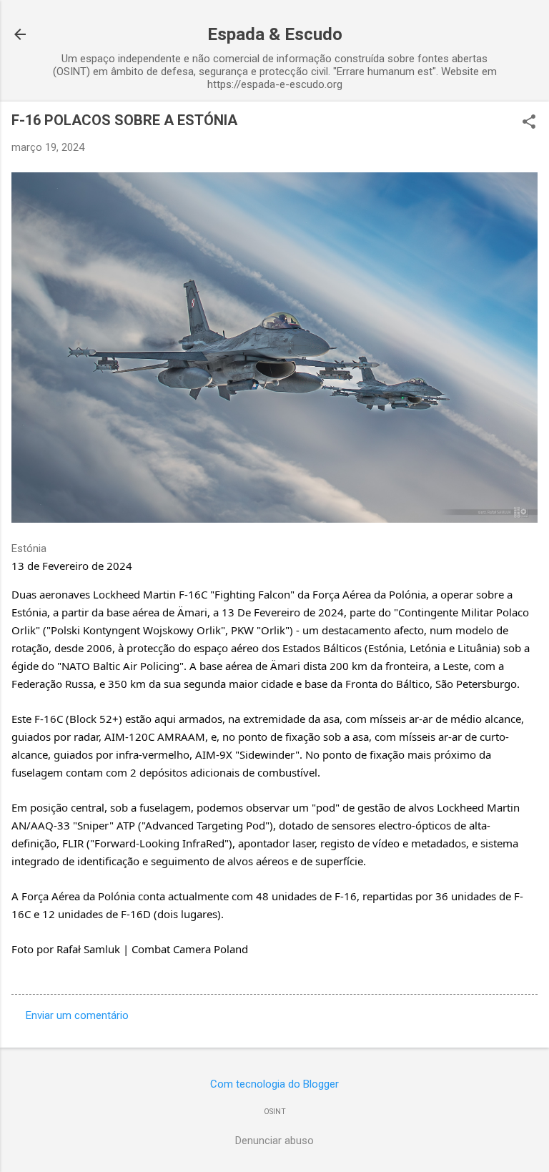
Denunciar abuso (274, 1140)
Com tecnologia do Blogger (274, 1084)
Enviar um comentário (77, 1015)
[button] (529, 123)
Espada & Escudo (274, 34)
